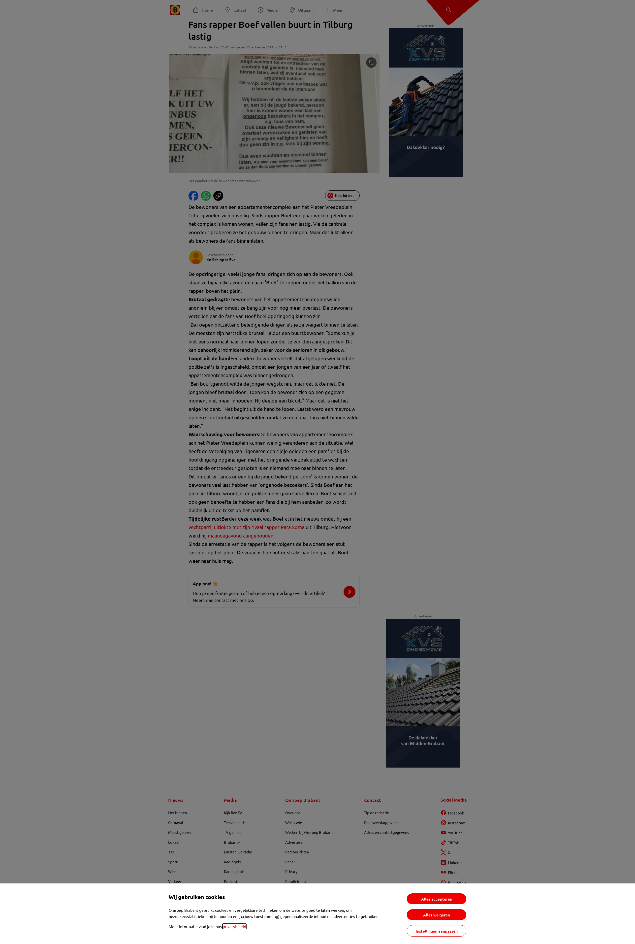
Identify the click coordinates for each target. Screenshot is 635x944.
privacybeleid (234, 926)
